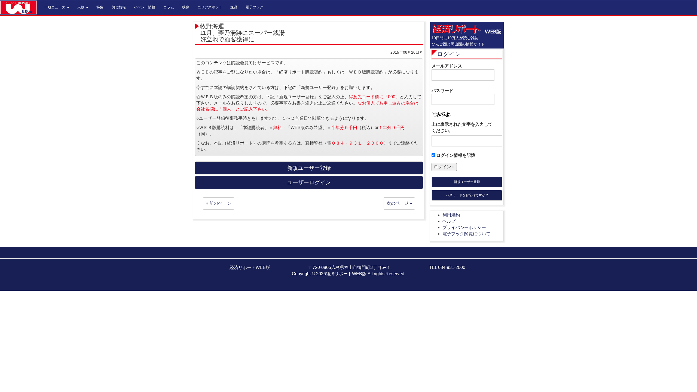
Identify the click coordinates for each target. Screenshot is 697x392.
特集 (99, 7)
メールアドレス (447, 66)
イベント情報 (144, 7)
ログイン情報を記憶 (455, 155)
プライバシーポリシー (464, 227)
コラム (168, 7)
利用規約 (451, 215)
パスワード (442, 90)
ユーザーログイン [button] (309, 182)
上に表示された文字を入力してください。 (462, 127)
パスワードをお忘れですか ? (467, 195)
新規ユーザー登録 (467, 182)
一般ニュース (55, 7)
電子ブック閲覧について (466, 233)
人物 (81, 7)
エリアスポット (209, 7)
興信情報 (119, 7)
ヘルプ (449, 221)
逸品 (233, 7)
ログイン (449, 54)
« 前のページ (218, 203)
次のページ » (399, 203)
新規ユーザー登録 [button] (309, 168)
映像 (185, 7)
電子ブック (254, 7)
